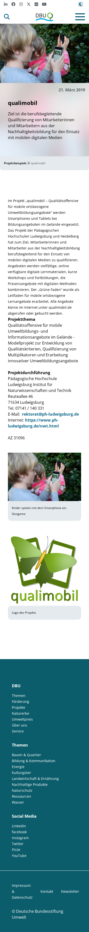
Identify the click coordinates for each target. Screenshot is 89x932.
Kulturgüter (21, 772)
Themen (18, 695)
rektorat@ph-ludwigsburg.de (50, 414)
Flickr (16, 849)
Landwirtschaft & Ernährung (35, 778)
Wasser (18, 802)
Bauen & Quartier (26, 754)
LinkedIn (19, 826)
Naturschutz (22, 790)
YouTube (19, 855)
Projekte (18, 707)
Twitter (17, 843)
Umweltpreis (22, 719)
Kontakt (47, 891)
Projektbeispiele (15, 163)
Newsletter (70, 891)
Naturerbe (20, 713)
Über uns (19, 725)
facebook (19, 832)
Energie (18, 766)
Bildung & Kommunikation (33, 760)
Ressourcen (21, 796)
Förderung (20, 701)
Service (18, 731)
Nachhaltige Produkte (30, 784)
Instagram (20, 837)
